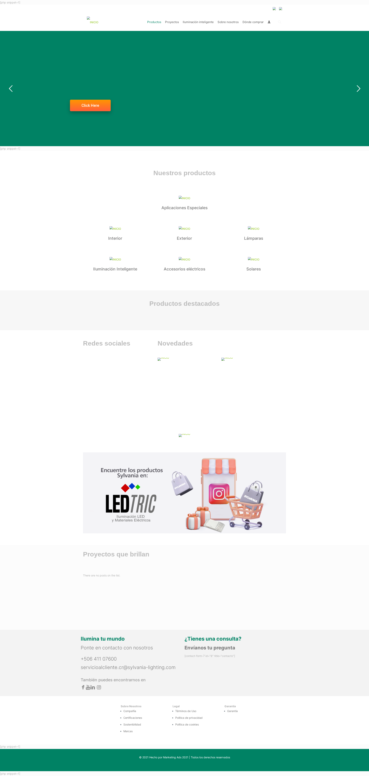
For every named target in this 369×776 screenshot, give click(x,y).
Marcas (128, 731)
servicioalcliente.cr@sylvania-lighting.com (128, 667)
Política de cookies (187, 724)
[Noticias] (251, 359)
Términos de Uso (185, 711)
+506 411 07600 (99, 659)
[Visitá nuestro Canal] (187, 359)
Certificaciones (132, 717)
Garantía (232, 711)
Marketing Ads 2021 (175, 757)
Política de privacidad (189, 717)
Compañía (129, 711)
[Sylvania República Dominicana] (92, 22)
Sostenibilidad (132, 724)
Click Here (90, 105)
